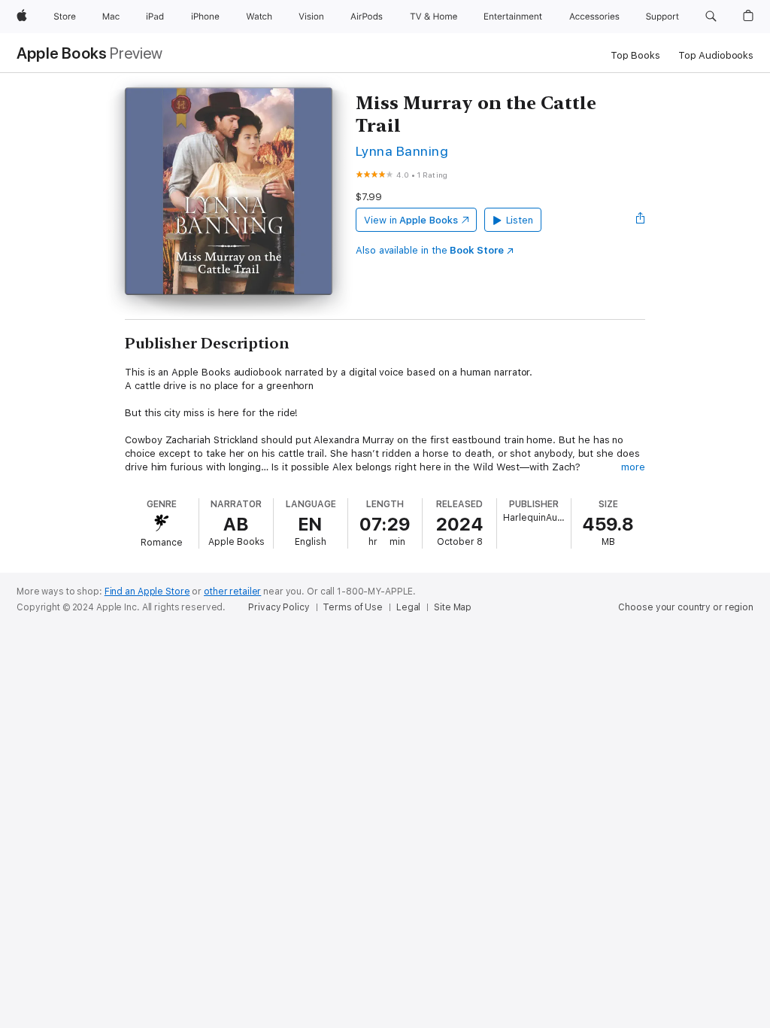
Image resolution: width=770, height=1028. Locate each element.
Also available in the (430, 250)
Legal (408, 607)
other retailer (232, 591)
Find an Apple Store (147, 591)
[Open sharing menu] (640, 220)
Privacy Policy (278, 607)
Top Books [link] (635, 55)
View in (411, 220)
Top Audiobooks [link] (715, 55)
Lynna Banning (402, 151)
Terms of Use (353, 607)
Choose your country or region (685, 607)
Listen (520, 220)
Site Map (452, 607)
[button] (711, 16)
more (633, 467)
